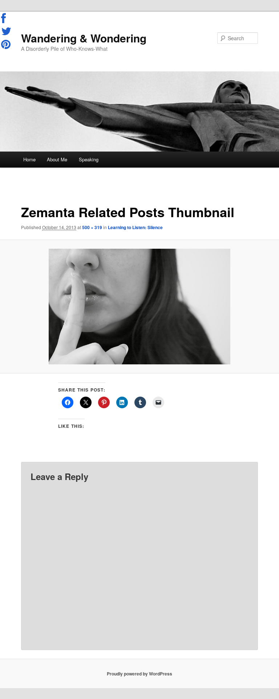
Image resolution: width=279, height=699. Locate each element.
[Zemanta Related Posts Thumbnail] (139, 306)
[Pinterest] (6, 44)
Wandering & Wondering (83, 38)
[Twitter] (6, 31)
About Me (57, 159)
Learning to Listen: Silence (135, 227)
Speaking (88, 159)
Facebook (6, 18)
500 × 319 (92, 227)
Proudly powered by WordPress (139, 673)
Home (29, 159)
